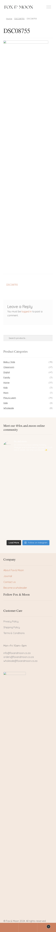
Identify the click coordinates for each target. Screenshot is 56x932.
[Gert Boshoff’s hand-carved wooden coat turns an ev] (28, 489)
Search (28, 927)
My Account (9, 927)
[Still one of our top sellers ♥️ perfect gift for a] (28, 518)
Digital (6, 372)
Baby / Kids (9, 362)
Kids (5, 387)
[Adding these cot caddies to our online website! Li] (28, 461)
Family (6, 377)
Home (9, 18)
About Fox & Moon (13, 570)
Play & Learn (9, 397)
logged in (27, 311)
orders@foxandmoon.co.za (18, 656)
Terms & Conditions (14, 633)
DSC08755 (19, 18)
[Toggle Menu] (48, 6)
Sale (5, 403)
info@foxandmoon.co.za (17, 653)
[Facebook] (5, 606)
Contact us (9, 582)
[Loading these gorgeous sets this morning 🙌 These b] (28, 532)
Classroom (8, 367)
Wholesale (8, 408)
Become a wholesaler (15, 587)
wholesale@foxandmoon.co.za (20, 660)
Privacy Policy (11, 621)
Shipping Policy (11, 627)
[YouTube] (21, 606)
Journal (7, 576)
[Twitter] (11, 606)
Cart (43, 925)
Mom (5, 392)
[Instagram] (16, 606)
